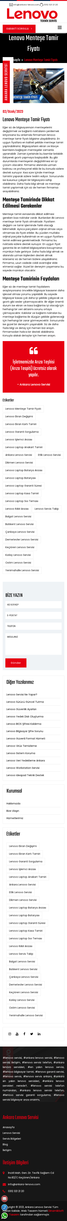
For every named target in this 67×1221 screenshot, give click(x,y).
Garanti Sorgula (17, 28)
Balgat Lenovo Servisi (18, 516)
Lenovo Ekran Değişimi (19, 416)
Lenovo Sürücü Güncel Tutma (25, 702)
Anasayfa (14, 60)
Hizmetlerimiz (14, 818)
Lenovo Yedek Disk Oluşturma (24, 716)
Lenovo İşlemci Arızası (18, 439)
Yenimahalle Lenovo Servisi (22, 570)
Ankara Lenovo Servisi (18, 455)
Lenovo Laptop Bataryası (20, 478)
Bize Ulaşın (12, 811)
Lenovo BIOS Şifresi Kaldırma (23, 724)
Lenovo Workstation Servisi (22, 768)
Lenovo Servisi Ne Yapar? (21, 694)
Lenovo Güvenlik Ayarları (21, 709)
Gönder (16, 663)
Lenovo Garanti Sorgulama (22, 432)
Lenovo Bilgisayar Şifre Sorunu (24, 731)
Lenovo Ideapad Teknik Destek (25, 775)
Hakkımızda (13, 803)
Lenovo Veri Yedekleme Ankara (25, 760)
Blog (5, 1144)
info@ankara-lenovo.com (26, 4)
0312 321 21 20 (51, 4)
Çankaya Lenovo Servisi (19, 532)
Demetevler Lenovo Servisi (21, 539)
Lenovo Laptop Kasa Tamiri (22, 493)
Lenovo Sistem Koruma (20, 753)
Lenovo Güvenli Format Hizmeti (25, 738)
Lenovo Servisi (11, 1133)
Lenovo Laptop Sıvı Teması (21, 501)
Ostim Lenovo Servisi (18, 562)
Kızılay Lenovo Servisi (18, 555)
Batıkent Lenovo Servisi (19, 524)
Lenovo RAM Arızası (17, 509)
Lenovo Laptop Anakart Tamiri (24, 447)
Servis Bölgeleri (12, 1138)
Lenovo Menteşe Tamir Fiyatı (23, 409)
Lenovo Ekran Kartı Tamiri (20, 424)
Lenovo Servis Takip (47, 509)
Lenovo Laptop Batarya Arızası (23, 470)
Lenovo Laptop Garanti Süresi (23, 485)
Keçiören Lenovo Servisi (19, 547)
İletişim (7, 1150)
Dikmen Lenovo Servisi (19, 462)
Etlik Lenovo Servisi (49, 455)
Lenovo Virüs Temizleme (21, 746)
